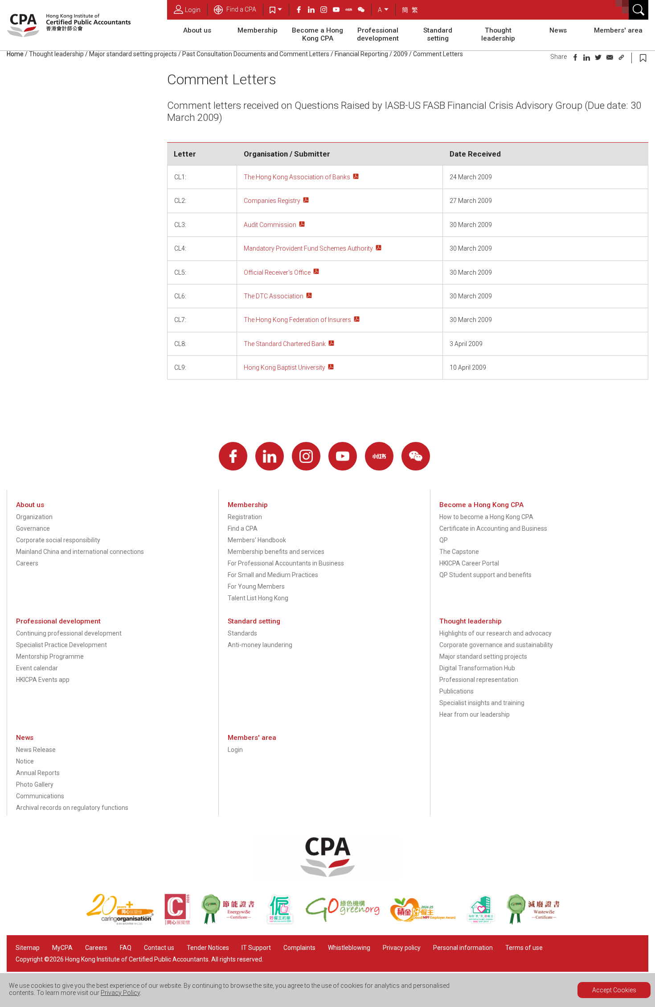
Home (15, 54)
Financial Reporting (361, 54)
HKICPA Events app (43, 679)
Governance (33, 528)
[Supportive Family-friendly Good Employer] (486, 922)
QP (443, 540)
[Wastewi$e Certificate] (537, 922)
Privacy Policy (120, 992)
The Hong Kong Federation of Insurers (297, 319)
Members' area (618, 30)
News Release (36, 749)
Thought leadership (498, 34)
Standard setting (437, 34)
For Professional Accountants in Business (286, 563)
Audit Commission (270, 224)
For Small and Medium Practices (273, 574)
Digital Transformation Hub (477, 668)
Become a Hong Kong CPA (317, 34)
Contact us (159, 947)
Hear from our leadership (474, 714)
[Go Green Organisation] (347, 922)
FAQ (125, 947)
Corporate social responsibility (58, 540)
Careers (27, 563)
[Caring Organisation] (125, 922)
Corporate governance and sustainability (496, 644)
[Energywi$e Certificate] (233, 922)
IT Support (256, 947)
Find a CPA (240, 9)
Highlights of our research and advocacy (495, 633)
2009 (400, 54)
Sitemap (28, 947)
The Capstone (459, 551)
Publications (456, 691)
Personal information (463, 947)
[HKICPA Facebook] (301, 10)
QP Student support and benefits (485, 574)
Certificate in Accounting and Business (493, 528)
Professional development (378, 34)
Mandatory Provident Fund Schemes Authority (308, 248)
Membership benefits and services (276, 551)
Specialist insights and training (481, 702)
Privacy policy (402, 947)
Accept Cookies (614, 990)
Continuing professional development (69, 633)
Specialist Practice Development (61, 644)
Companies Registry (272, 200)
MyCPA (62, 947)
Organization (34, 516)
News (558, 30)
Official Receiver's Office (277, 272)
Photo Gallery (34, 784)
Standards (242, 633)
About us (197, 30)
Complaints (299, 947)
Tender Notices (208, 947)
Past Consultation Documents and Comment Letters (255, 54)
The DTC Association (273, 296)
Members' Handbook (257, 540)
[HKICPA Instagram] (326, 10)
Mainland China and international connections (80, 551)
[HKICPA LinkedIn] (314, 10)
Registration (245, 516)
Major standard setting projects (133, 54)
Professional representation (478, 679)
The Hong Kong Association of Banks (297, 177)
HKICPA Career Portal (469, 563)
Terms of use (524, 947)
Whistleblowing (349, 947)
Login (193, 9)
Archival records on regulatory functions (72, 807)
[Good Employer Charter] (285, 922)
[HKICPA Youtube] (339, 10)
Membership (257, 30)
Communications (40, 796)
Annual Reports (38, 772)
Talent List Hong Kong (258, 598)
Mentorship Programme (50, 656)
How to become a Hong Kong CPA (486, 516)
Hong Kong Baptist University (284, 367)
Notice (25, 761)
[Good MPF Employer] (428, 922)
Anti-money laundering (260, 644)
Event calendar (37, 668)
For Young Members (256, 586)
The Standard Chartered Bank (285, 343)
